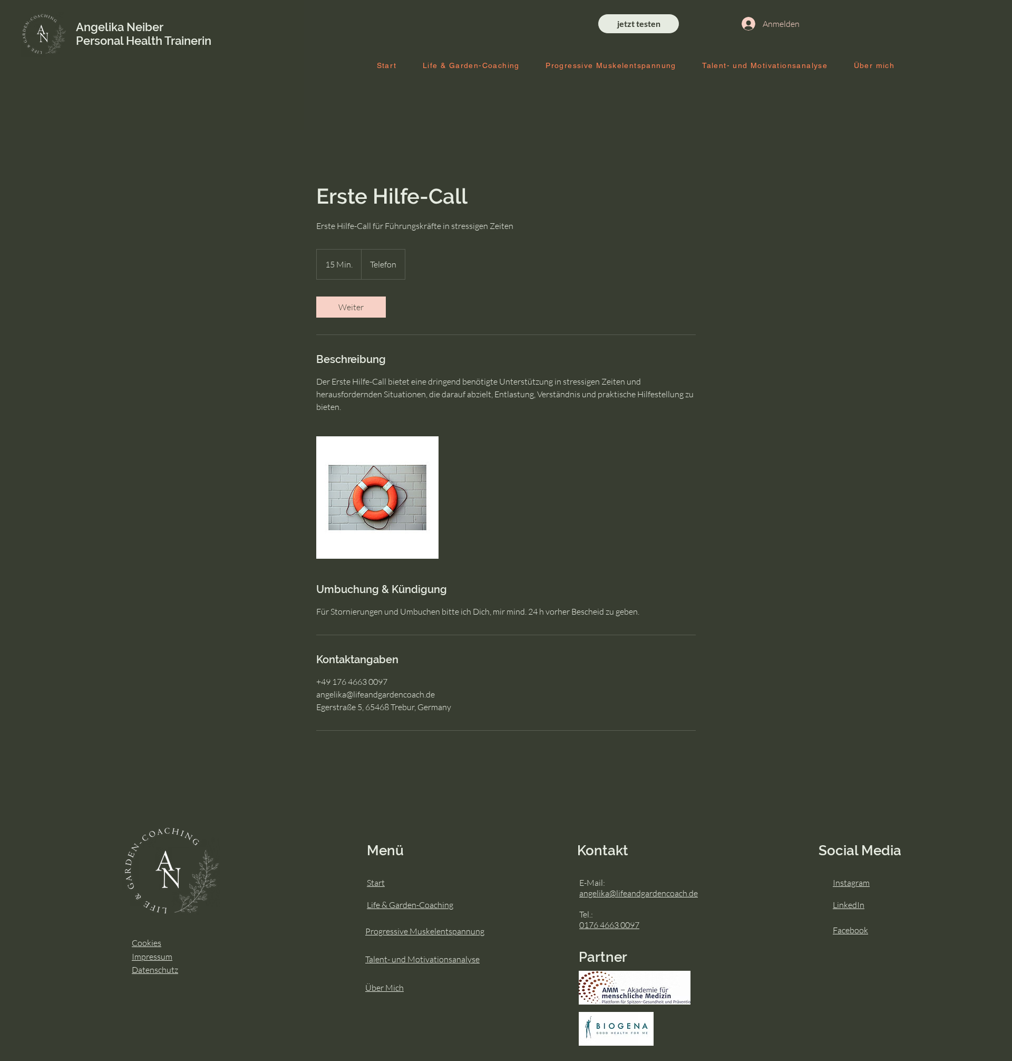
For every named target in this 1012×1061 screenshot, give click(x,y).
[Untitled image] (377, 497)
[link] (351, 307)
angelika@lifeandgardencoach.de (638, 893)
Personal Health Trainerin (143, 40)
